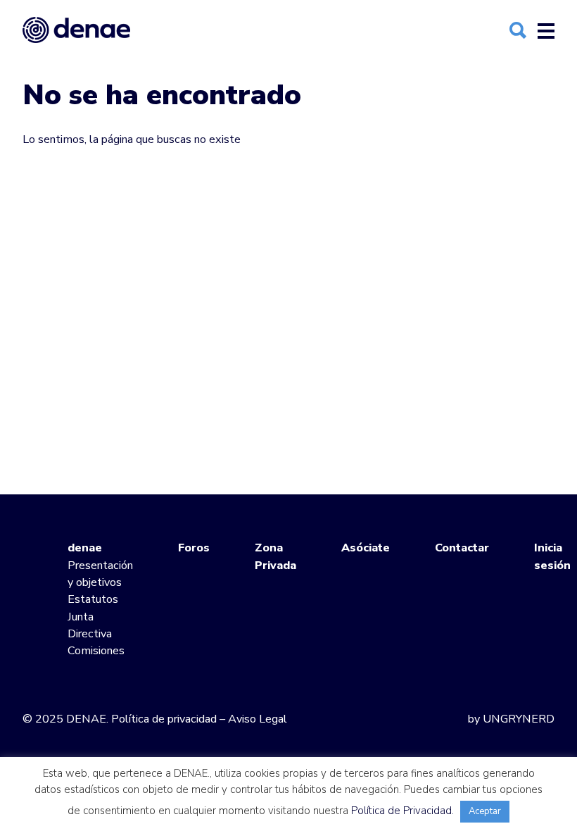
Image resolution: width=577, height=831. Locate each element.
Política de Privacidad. (402, 811)
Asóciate (365, 548)
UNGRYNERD (518, 719)
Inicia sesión (552, 556)
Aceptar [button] (485, 811)
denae (85, 548)
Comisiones (96, 650)
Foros (194, 548)
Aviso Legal (257, 719)
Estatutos (93, 599)
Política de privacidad (164, 719)
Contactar (462, 548)
